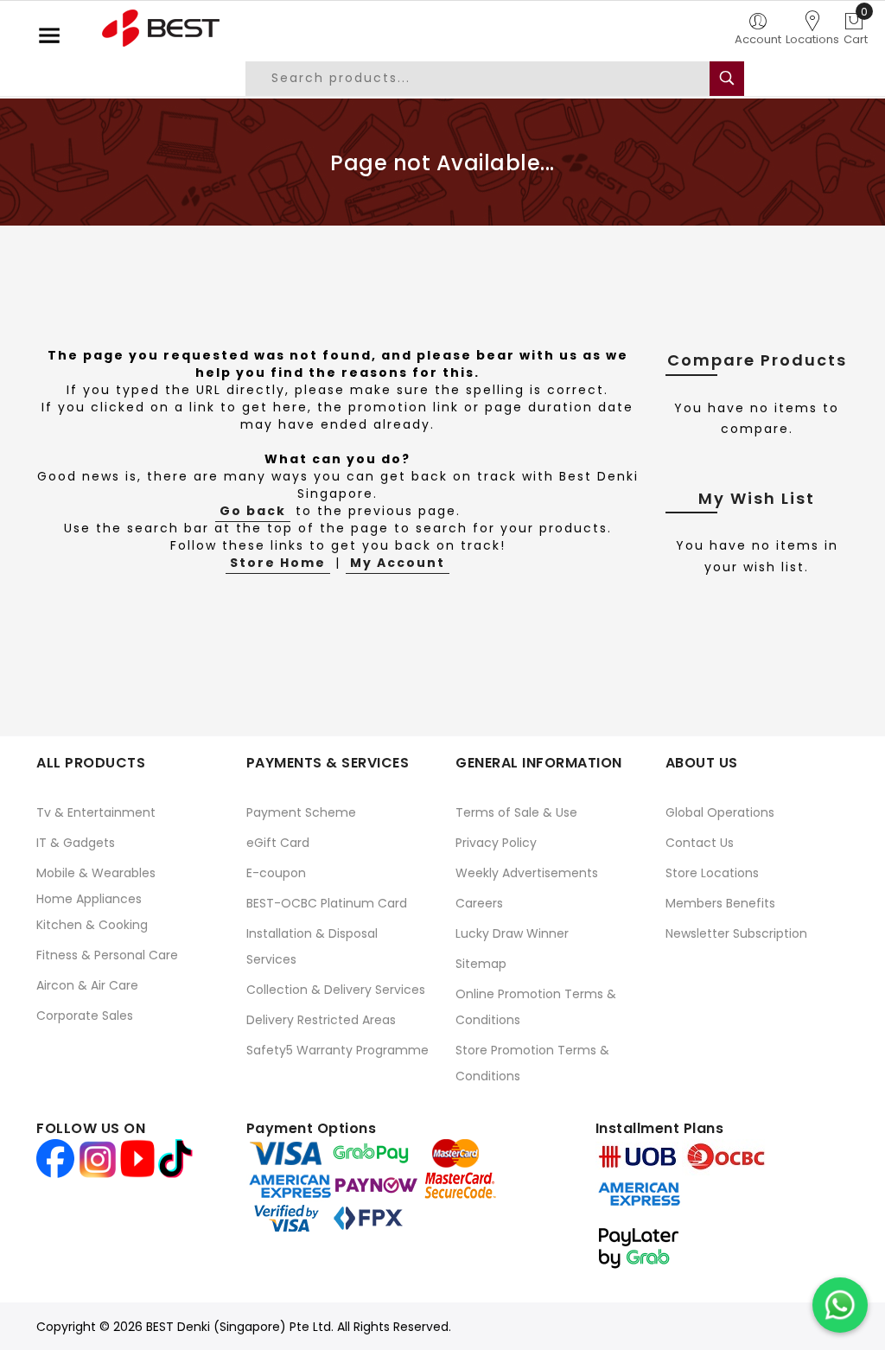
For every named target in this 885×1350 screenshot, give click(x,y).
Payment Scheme (301, 812)
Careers (479, 903)
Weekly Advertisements (526, 873)
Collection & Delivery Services (335, 989)
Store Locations (712, 873)
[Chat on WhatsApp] (840, 1305)
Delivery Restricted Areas (321, 1019)
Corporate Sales (84, 1015)
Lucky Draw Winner (512, 933)
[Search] (727, 78)
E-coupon (276, 873)
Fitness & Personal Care (107, 955)
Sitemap (480, 963)
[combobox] (490, 78)
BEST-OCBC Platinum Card (326, 903)
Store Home (278, 562)
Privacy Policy (496, 842)
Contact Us (699, 842)
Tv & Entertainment (96, 812)
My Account (397, 562)
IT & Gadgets (75, 842)
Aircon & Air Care (87, 985)
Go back (253, 510)
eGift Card (277, 842)
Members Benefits (720, 903)
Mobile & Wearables (96, 873)
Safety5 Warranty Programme (337, 1050)
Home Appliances (89, 898)
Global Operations (719, 812)
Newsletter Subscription (736, 933)
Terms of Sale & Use (516, 812)
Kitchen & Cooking (92, 924)
